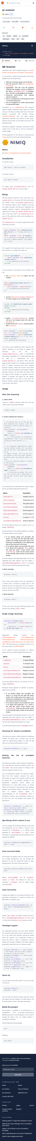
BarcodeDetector (28, 84)
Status (20, 1085)
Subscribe (18, 1075)
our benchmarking (18, 107)
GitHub (4, 1105)
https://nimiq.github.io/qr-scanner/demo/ (18, 153)
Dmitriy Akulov (14, 1060)
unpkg (18, 1105)
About (4, 1085)
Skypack (18, 1109)
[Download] (32, 27)
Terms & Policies (23, 1089)
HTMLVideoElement (8, 639)
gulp (7, 322)
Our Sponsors (6, 1093)
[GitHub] (13, 27)
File (24, 642)
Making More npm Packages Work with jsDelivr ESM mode (17, 1124)
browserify (11, 325)
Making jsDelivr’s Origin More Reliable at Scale (17, 1121)
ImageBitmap (6, 642)
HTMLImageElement (8, 637)
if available (9, 86)
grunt (12, 322)
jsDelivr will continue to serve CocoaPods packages (15, 1129)
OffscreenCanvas (17, 642)
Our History (6, 1089)
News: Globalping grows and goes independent (17, 1133)
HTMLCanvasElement (26, 639)
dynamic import (16, 276)
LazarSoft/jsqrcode (8, 116)
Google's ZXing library (26, 72)
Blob (28, 642)
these (20, 920)
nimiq (4, 137)
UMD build (14, 297)
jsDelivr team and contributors (21, 1058)
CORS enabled (18, 646)
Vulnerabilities (24, 21)
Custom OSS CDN (7, 1096)
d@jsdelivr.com (23, 1093)
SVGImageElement (27, 637)
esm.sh (32, 1105)
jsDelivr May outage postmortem (12, 1136)
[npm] (22, 27)
